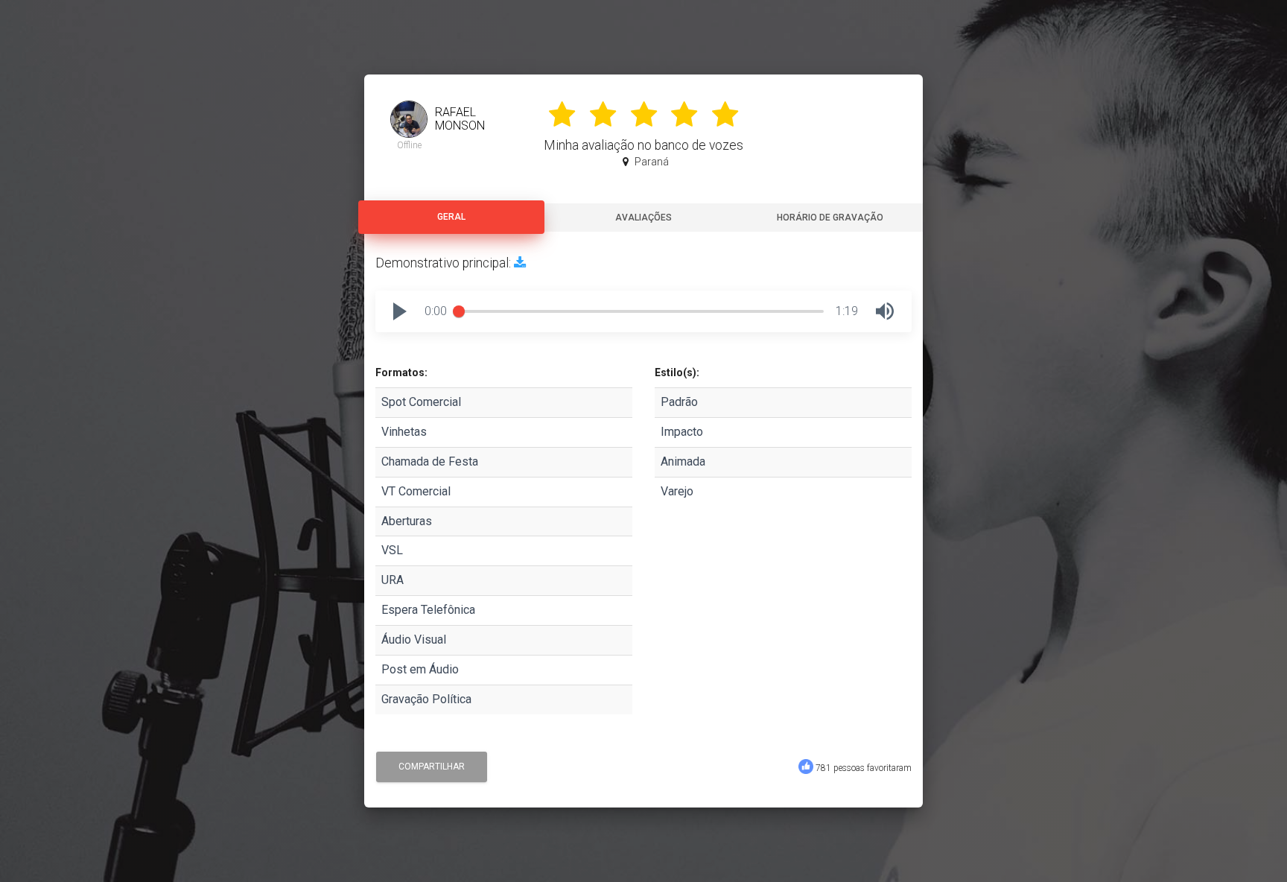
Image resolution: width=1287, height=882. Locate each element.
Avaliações (643, 217)
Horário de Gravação (830, 217)
